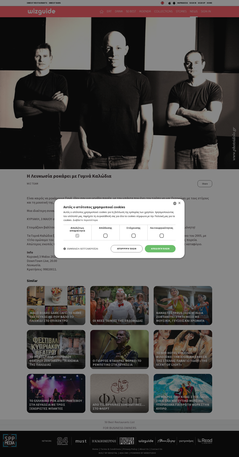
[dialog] (119, 228)
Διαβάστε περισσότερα (85, 220)
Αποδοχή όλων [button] (160, 248)
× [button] (179, 203)
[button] (80, 249)
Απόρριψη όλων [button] (126, 248)
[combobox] (174, 203)
